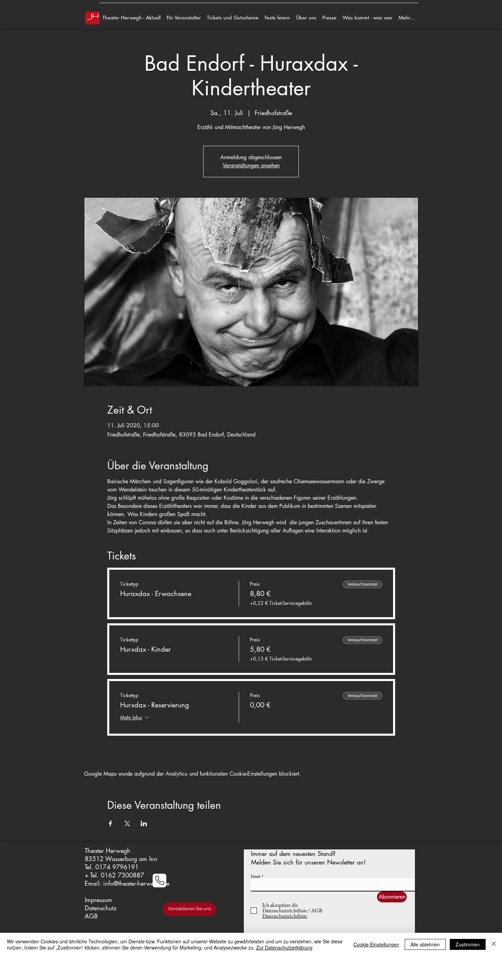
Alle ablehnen (425, 944)
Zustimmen (468, 944)
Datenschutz (100, 908)
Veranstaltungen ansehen (251, 165)
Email (255, 876)
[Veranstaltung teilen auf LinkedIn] (144, 823)
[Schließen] (494, 944)
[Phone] (159, 880)
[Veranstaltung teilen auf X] (127, 823)
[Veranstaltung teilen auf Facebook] (110, 823)
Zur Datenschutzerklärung (284, 947)
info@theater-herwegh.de (136, 883)
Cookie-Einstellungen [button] (376, 944)
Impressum (98, 900)
